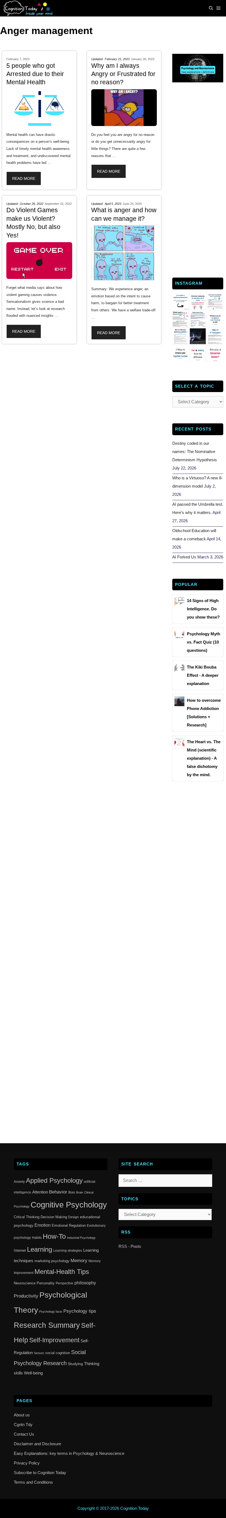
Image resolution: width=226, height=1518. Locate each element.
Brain (79, 1192)
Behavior (58, 1192)
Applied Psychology (54, 1180)
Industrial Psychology (81, 1237)
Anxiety (19, 1182)
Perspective (64, 1283)
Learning (39, 1249)
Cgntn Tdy (23, 1424)
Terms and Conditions (33, 1482)
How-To (54, 1236)
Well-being (33, 1373)
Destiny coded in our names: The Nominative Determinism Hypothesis (194, 451)
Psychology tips (79, 1311)
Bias (71, 1192)
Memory (79, 1260)
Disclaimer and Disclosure (37, 1443)
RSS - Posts (130, 1246)
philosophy (85, 1282)
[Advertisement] (197, 179)
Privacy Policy (27, 1463)
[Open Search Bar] (211, 8)
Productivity (26, 1296)
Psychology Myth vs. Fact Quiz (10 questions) (203, 642)
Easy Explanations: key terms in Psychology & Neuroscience (69, 1453)
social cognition (57, 1353)
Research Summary (47, 1325)
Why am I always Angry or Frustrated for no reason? (123, 74)
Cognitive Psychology (69, 1204)
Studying (75, 1364)
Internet (20, 1250)
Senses (39, 1353)
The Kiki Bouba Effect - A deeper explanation (203, 675)
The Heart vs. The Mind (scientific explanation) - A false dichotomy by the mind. (203, 758)
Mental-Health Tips (61, 1271)
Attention (40, 1192)
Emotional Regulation (69, 1225)
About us (22, 1415)
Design (73, 1217)
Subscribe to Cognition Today (40, 1472)
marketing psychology (51, 1261)
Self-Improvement (54, 1340)
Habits (37, 1238)
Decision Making (54, 1217)
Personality (46, 1283)
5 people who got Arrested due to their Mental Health (35, 74)
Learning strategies (67, 1251)
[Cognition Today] (29, 8)
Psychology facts (50, 1311)
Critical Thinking (26, 1217)
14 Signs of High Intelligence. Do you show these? (203, 608)
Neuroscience (25, 1283)
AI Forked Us (184, 557)
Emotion (42, 1225)
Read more (23, 178)
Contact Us (24, 1434)
